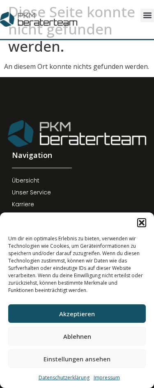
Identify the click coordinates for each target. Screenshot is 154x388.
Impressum (107, 377)
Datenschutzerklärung (64, 377)
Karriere (23, 204)
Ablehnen (77, 336)
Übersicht (25, 180)
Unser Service (31, 192)
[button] (142, 223)
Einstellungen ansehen (77, 359)
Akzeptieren (77, 314)
